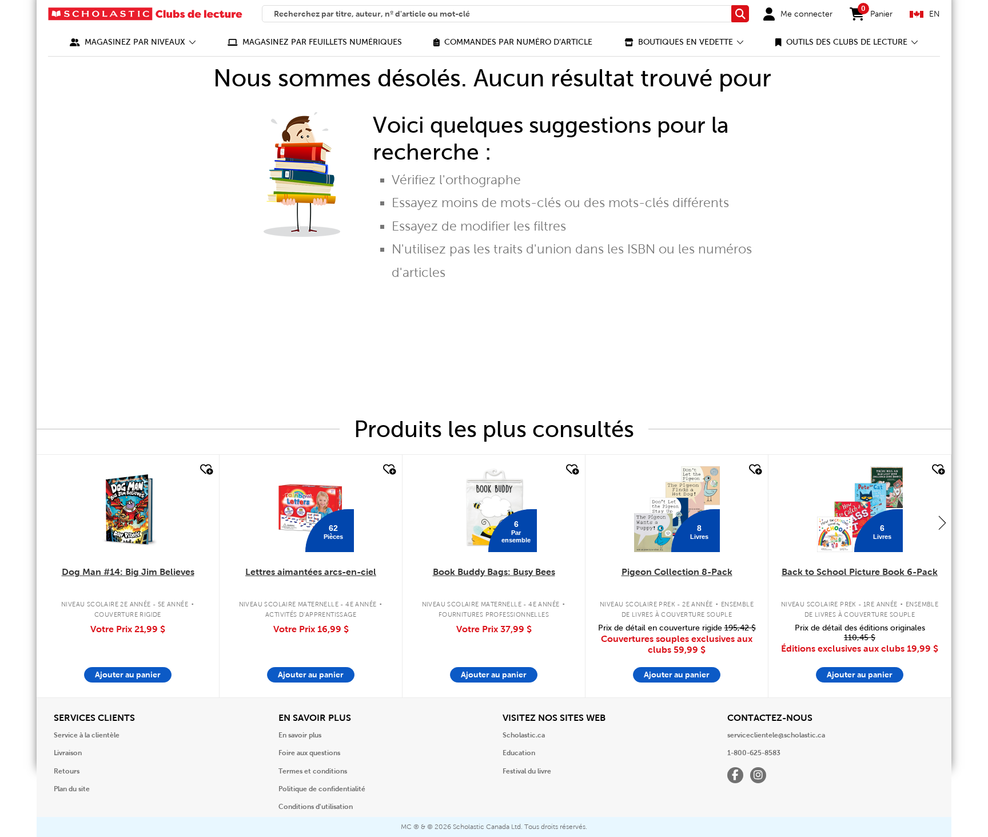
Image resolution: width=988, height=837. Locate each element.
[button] (133, 42)
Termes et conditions (312, 771)
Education (519, 753)
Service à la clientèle (86, 735)
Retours (66, 771)
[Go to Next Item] (942, 522)
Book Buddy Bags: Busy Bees (494, 572)
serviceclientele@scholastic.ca (776, 735)
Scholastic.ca (524, 735)
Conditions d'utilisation (315, 807)
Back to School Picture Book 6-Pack (860, 572)
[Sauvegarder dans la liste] (205, 469)
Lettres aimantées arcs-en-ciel (310, 572)
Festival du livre (527, 771)
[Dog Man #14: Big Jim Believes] (128, 509)
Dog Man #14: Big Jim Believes (128, 572)
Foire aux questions (309, 753)
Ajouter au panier (128, 674)
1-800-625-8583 (753, 753)
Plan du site (72, 789)
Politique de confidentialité (321, 789)
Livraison (68, 753)
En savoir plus (299, 735)
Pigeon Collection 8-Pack (677, 572)
